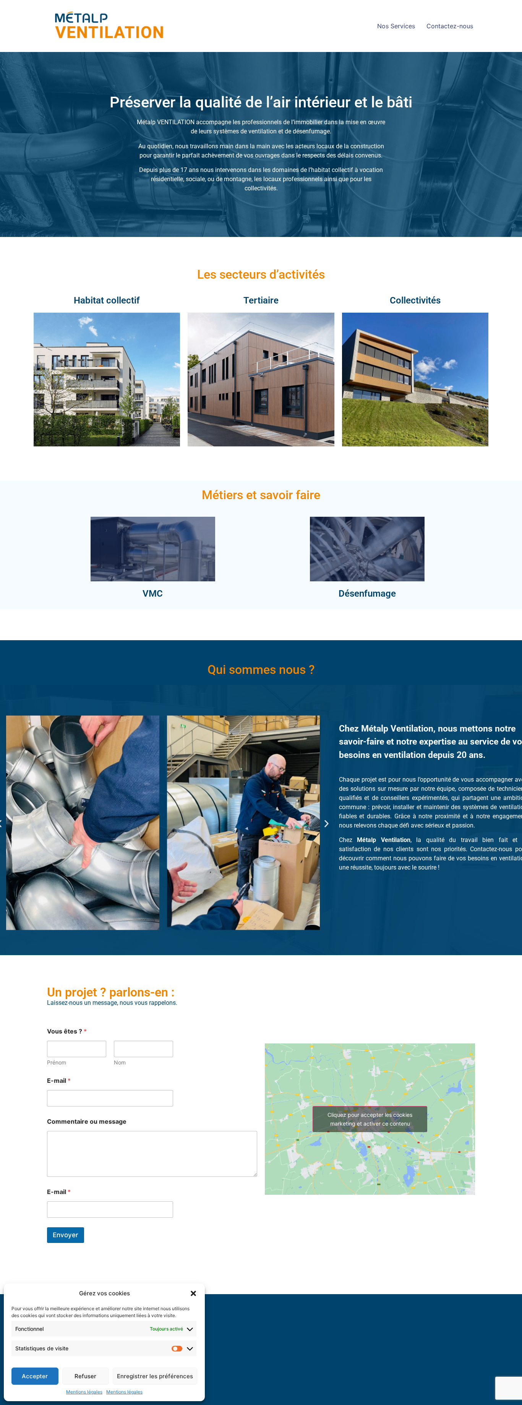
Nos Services (396, 26)
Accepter (35, 1376)
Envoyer (65, 1235)
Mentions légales (84, 1392)
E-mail (59, 1080)
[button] (193, 1293)
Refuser (85, 1376)
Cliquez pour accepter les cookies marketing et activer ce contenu (369, 1119)
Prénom (56, 1062)
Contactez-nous (449, 26)
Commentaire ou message (86, 1121)
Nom (120, 1062)
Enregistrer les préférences (155, 1376)
